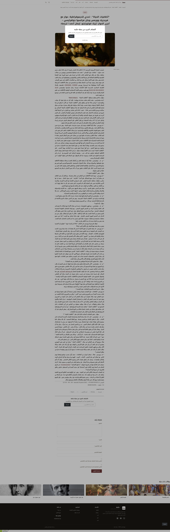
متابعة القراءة (85, 40)
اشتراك (71, 36)
